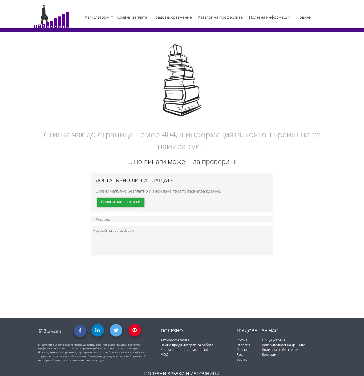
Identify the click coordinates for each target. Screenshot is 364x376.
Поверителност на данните (283, 345)
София (242, 340)
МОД (164, 354)
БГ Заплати (50, 331)
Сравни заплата (132, 17)
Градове (247, 330)
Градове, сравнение (172, 17)
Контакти (269, 354)
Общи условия (273, 340)
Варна (242, 349)
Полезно (172, 330)
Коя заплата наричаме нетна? (184, 349)
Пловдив (243, 345)
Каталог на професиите (220, 17)
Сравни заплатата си (120, 201)
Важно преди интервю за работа (187, 345)
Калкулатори (97, 17)
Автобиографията (175, 340)
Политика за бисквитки (280, 349)
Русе (240, 354)
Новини (304, 17)
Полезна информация (269, 17)
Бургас (242, 359)
